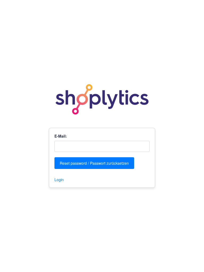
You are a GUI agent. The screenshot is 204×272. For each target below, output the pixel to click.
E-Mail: (60, 136)
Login (59, 179)
